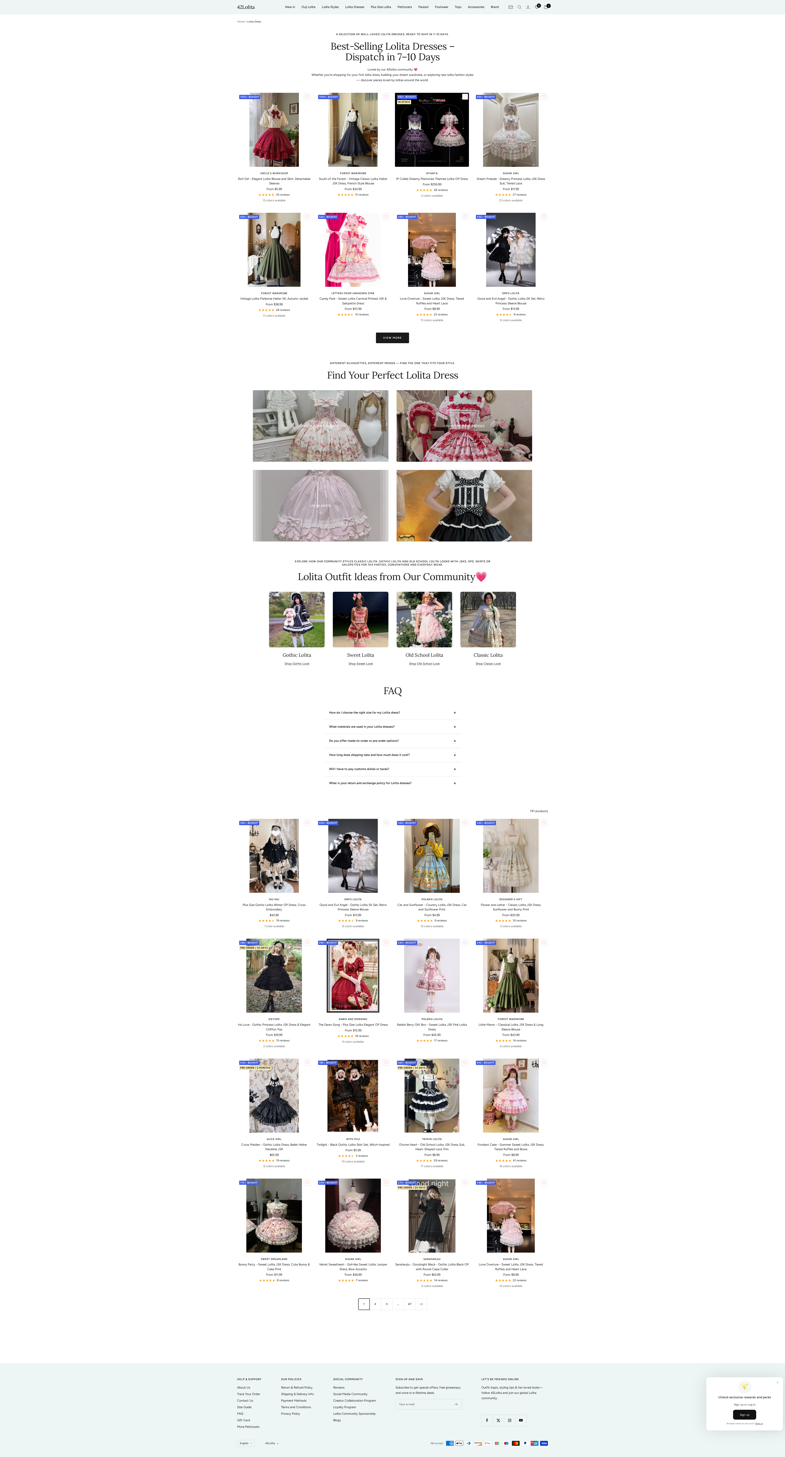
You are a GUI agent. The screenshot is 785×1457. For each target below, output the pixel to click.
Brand (495, 7)
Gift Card (243, 1420)
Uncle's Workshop (274, 173)
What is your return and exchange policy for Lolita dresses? (370, 783)
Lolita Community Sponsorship (354, 1414)
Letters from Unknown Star (353, 293)
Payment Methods (293, 1400)
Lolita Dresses (354, 7)
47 (410, 1304)
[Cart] (546, 7)
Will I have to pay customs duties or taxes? (359, 769)
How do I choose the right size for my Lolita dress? (364, 712)
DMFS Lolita (510, 293)
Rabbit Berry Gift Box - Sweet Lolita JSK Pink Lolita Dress (432, 1027)
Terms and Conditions (296, 1407)
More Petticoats (248, 1427)
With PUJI (353, 1139)
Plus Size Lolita (381, 7)
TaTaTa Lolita (432, 1139)
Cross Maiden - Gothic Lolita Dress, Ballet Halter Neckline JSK (274, 1147)
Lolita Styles (330, 7)
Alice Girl (274, 1139)
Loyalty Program (344, 1407)
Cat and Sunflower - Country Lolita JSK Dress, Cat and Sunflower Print (432, 907)
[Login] (528, 7)
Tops (458, 7)
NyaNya (432, 173)
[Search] (519, 7)
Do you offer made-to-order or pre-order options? (364, 741)
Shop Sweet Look (361, 664)
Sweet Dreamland (274, 1259)
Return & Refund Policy (297, 1387)
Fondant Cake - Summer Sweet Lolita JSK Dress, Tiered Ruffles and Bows (511, 1147)
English (244, 1443)
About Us (243, 1387)
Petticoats (405, 7)
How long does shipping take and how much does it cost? (369, 755)
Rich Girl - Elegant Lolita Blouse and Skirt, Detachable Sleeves (274, 181)
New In (290, 7)
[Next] (421, 1304)
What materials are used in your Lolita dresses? (362, 726)
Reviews (338, 1387)
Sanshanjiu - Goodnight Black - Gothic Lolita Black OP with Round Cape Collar (432, 1267)
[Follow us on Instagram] (509, 1420)
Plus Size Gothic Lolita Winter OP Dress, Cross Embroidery (274, 907)
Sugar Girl (511, 173)
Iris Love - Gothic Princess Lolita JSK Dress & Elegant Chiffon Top (274, 1027)
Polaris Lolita (432, 899)
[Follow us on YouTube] (520, 1420)
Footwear (441, 7)
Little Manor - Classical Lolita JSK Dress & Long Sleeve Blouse (511, 1027)
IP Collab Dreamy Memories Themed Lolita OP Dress (432, 179)
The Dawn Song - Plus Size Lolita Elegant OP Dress (353, 1025)
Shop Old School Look (424, 664)
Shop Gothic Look (297, 664)
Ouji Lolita (308, 7)
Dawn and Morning (353, 1019)
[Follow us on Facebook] (487, 1420)
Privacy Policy (290, 1414)
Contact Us (245, 1400)
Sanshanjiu (432, 1259)
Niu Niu (274, 899)
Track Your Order (248, 1394)
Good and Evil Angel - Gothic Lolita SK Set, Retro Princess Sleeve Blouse (511, 301)
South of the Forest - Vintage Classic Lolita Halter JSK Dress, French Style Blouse (353, 181)
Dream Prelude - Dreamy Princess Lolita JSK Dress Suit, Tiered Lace (511, 181)
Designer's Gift (510, 899)
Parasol (423, 7)
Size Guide (244, 1407)
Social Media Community (350, 1394)
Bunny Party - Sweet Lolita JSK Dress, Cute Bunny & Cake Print (274, 1267)
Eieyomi (274, 1019)
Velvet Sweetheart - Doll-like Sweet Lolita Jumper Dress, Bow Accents (353, 1267)
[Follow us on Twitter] (498, 1420)
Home (240, 21)
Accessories (476, 7)
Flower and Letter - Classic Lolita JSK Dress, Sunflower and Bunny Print (511, 907)
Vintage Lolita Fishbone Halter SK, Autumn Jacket (274, 298)
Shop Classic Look (488, 664)
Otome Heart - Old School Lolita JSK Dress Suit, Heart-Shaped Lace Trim (432, 1147)
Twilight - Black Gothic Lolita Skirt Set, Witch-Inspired (353, 1145)
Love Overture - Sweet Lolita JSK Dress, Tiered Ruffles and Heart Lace (432, 301)
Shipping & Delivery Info (297, 1394)
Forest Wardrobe (353, 173)
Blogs (337, 1420)
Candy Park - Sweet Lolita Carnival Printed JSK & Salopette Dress (353, 301)
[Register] (456, 1404)
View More (392, 337)
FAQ (240, 1414)
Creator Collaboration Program (354, 1400)
